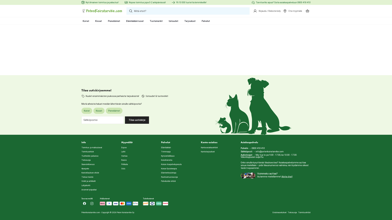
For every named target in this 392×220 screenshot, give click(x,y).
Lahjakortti (85, 185)
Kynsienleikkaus (168, 156)
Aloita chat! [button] (286, 176)
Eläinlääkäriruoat (135, 21)
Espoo (124, 148)
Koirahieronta (166, 160)
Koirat (86, 21)
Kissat (98, 21)
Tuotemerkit (156, 21)
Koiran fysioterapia (169, 169)
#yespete (85, 169)
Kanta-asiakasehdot (209, 148)
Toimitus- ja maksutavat (91, 148)
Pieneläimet (114, 21)
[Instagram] (92, 203)
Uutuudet (173, 21)
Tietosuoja (86, 160)
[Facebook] (84, 203)
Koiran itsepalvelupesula (171, 164)
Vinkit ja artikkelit (88, 181)
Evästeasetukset (279, 212)
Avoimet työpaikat (89, 190)
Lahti (123, 152)
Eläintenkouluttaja (168, 173)
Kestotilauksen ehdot (90, 173)
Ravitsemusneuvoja (169, 177)
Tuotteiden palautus (89, 156)
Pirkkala (124, 164)
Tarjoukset (190, 21)
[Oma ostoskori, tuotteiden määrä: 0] (307, 11)
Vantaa (124, 156)
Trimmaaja (166, 152)
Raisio (124, 160)
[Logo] (102, 11)
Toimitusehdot (87, 152)
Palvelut (206, 21)
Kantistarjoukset (208, 152)
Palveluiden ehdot (168, 181)
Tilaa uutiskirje (137, 120)
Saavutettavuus (88, 164)
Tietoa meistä (87, 177)
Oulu (123, 169)
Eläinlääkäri (166, 148)
